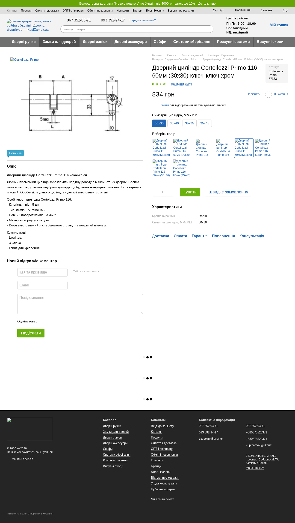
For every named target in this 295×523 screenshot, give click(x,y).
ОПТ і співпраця (73, 10)
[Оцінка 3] (59, 321)
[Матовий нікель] (223, 148)
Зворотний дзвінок (211, 438)
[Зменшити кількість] (155, 192)
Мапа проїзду (255, 467)
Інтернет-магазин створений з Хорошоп (30, 513)
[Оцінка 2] (52, 321)
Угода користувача (164, 483)
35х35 (189, 123)
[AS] (182, 168)
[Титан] (161, 168)
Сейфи (160, 42)
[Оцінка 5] (74, 321)
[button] (291, 3)
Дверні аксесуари (131, 42)
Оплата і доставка (47, 10)
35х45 (204, 123)
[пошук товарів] (209, 29)
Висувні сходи (270, 42)
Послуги (26, 10)
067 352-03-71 (79, 20)
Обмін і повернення (100, 10)
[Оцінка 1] (45, 321)
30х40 (174, 123)
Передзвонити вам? (143, 20)
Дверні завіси (95, 42)
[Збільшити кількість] (170, 192)
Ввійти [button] (164, 105)
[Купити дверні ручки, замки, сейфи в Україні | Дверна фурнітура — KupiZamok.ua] (30, 429)
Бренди (137, 10)
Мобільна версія (22, 459)
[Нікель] (264, 148)
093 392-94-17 (113, 20)
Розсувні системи (233, 42)
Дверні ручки (24, 42)
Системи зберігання (191, 42)
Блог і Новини (155, 10)
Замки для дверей (59, 42)
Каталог (12, 10)
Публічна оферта (163, 489)
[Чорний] (182, 148)
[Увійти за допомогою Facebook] (105, 271)
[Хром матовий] (244, 148)
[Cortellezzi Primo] (24, 59)
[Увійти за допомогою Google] (112, 271)
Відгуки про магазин (181, 10)
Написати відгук (181, 83)
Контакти (123, 10)
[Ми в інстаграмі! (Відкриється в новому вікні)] (207, 10)
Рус (221, 10)
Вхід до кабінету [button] (162, 426)
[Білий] (161, 148)
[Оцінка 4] (67, 321)
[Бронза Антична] (202, 148)
